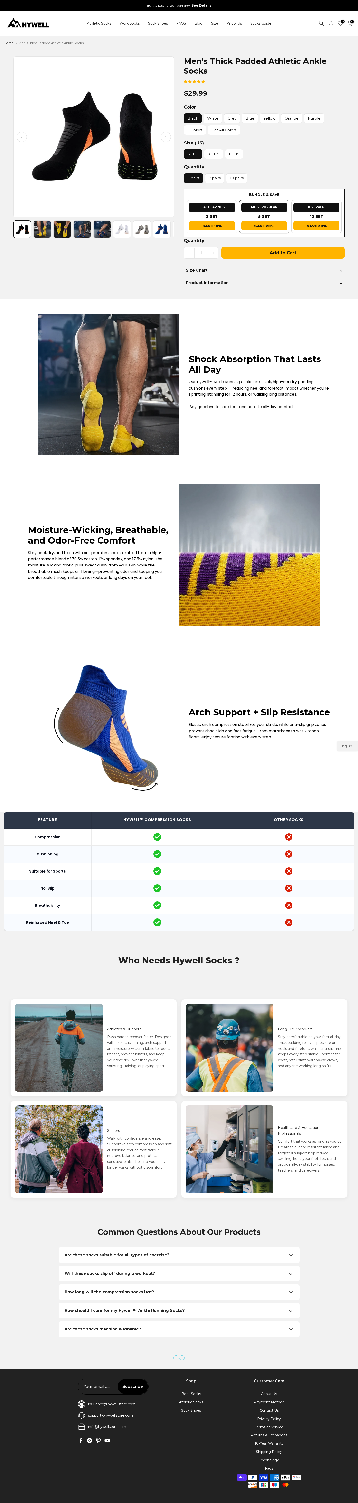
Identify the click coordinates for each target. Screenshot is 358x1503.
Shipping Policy (269, 1452)
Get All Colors (224, 130)
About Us (269, 1394)
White (212, 118)
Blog (199, 23)
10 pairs (237, 178)
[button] (195, 81)
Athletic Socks (99, 23)
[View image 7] (142, 229)
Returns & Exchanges (269, 1435)
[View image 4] (82, 229)
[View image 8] (162, 229)
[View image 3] (62, 229)
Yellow (269, 118)
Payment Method (269, 1402)
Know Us (234, 23)
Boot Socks (191, 1394)
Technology (269, 1460)
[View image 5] (102, 229)
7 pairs (215, 178)
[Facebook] (81, 1440)
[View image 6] (122, 229)
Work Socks (130, 23)
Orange (292, 118)
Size (214, 23)
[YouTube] (107, 1440)
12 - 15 (234, 154)
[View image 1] (22, 229)
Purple (314, 118)
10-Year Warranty (269, 1443)
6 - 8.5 (193, 154)
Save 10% (212, 226)
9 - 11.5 (213, 154)
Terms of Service (269, 1427)
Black (193, 118)
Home (9, 43)
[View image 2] (42, 229)
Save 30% (317, 226)
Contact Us (269, 1410)
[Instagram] (90, 1440)
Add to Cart (283, 253)
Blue (249, 118)
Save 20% (264, 226)
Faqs (269, 1468)
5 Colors (195, 130)
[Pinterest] (98, 1440)
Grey (232, 118)
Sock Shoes (158, 23)
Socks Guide (260, 23)
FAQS (181, 23)
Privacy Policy (269, 1419)
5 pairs (193, 178)
